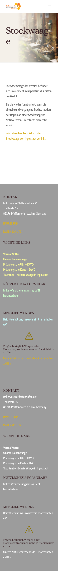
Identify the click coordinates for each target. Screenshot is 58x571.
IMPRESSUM (10, 223)
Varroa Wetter (11, 254)
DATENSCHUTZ (12, 232)
